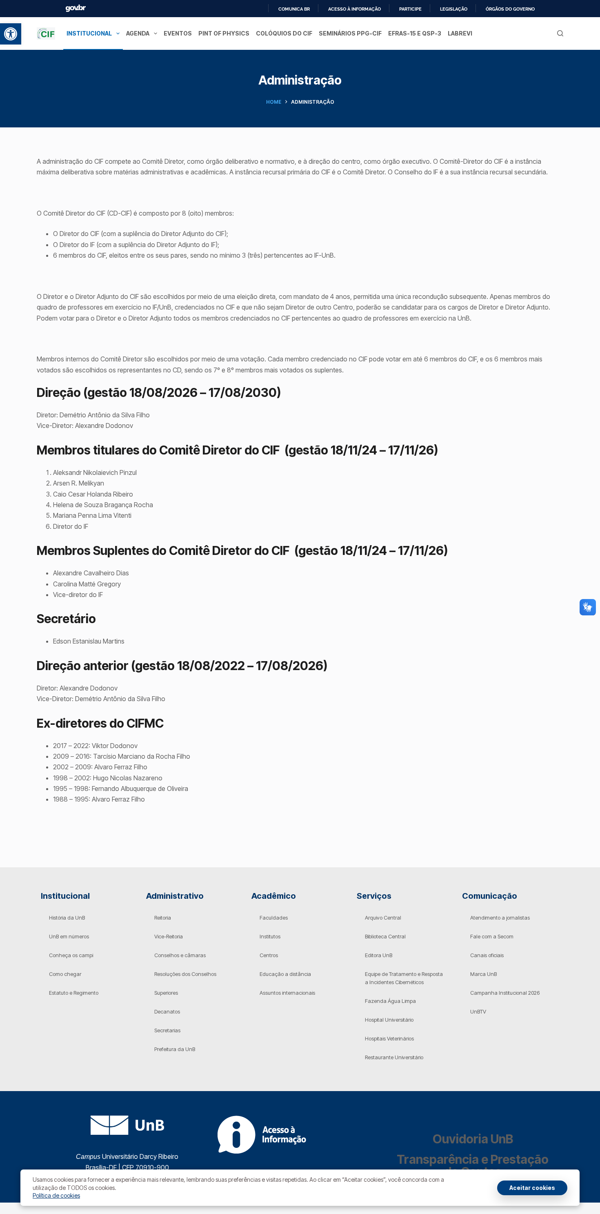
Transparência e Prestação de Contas (473, 1165)
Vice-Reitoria (168, 936)
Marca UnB (483, 974)
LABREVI (460, 33)
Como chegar (65, 974)
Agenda (137, 33)
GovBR (75, 8)
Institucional (89, 33)
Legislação (453, 9)
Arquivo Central (383, 917)
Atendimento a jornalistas (500, 917)
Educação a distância (285, 974)
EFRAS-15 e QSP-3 (414, 33)
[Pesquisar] (560, 33)
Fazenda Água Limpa (390, 1001)
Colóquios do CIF (284, 33)
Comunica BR (294, 9)
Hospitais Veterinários (389, 1038)
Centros (269, 955)
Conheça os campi (71, 955)
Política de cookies (56, 1195)
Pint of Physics (223, 33)
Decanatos (167, 1011)
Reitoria (162, 917)
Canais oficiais (487, 955)
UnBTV (478, 1011)
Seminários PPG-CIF (350, 33)
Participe (410, 9)
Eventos (178, 33)
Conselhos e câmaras (180, 955)
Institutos (270, 936)
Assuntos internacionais (287, 992)
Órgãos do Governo (510, 9)
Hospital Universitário (389, 1019)
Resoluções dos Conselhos (185, 974)
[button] (10, 34)
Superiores (166, 992)
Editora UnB (378, 955)
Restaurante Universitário (394, 1057)
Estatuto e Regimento (73, 992)
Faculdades (274, 917)
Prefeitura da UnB (174, 1049)
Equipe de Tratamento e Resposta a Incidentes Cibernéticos (404, 978)
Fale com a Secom (491, 936)
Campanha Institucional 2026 (505, 992)
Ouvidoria (473, 1139)
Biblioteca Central (385, 936)
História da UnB (67, 917)
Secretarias (167, 1030)
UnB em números (69, 936)
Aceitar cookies (532, 1187)
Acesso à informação (354, 9)
